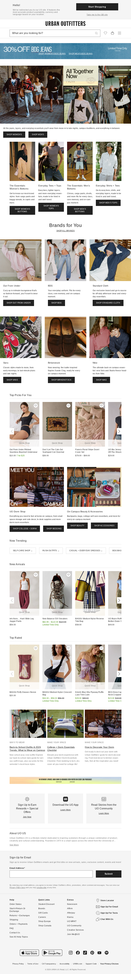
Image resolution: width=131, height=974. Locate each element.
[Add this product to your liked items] (35, 405)
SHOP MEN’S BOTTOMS (80, 210)
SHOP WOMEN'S (14, 134)
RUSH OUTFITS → (50, 550)
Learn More (65, 810)
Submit (109, 873)
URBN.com (77, 964)
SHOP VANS (12, 380)
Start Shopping (97, 6)
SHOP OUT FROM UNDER (19, 303)
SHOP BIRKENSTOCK (61, 380)
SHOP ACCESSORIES (104, 525)
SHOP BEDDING (54, 529)
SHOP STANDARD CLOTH (108, 303)
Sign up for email (109, 907)
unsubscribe (41, 887)
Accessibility (65, 964)
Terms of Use (32, 964)
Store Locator (107, 900)
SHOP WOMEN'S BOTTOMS (22, 210)
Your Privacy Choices (109, 964)
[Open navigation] (119, 33)
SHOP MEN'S (38, 134)
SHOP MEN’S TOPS (108, 203)
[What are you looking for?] (96, 33)
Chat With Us (106, 919)
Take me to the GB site (97, 15)
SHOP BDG (56, 303)
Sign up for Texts (109, 913)
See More (14, 845)
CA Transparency (49, 964)
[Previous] (12, 431)
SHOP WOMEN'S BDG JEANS (52, 54)
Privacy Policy (18, 964)
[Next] (118, 431)
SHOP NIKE (101, 380)
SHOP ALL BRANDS (65, 231)
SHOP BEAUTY (77, 525)
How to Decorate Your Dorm (99, 747)
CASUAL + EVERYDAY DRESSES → (86, 550)
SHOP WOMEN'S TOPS (51, 207)
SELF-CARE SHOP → (23, 550)
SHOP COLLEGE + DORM (25, 529)
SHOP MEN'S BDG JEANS (80, 54)
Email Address (17, 868)
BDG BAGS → (118, 550)
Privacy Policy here (17, 887)
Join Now (27, 817)
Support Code (91, 964)
